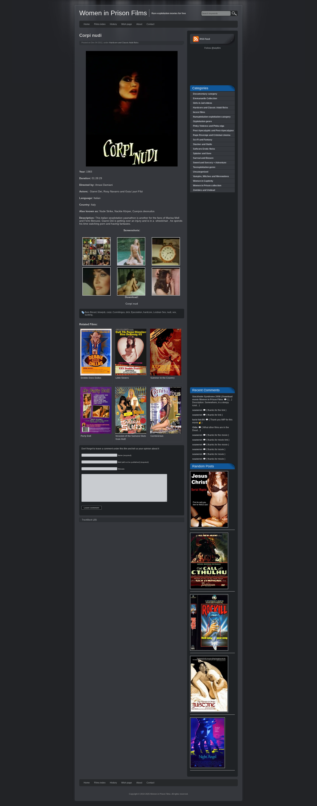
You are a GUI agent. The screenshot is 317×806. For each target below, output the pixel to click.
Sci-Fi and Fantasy (202, 139)
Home (87, 24)
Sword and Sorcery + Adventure (209, 162)
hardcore (147, 312)
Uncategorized (200, 172)
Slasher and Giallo (202, 144)
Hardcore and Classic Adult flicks (124, 42)
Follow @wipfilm (212, 48)
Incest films (199, 112)
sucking (88, 315)
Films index (99, 24)
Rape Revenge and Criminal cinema (211, 135)
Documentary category (205, 94)
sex (174, 312)
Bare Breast (90, 312)
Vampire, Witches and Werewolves (211, 176)
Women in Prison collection (207, 185)
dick (128, 312)
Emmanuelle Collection (205, 98)
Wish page (126, 24)
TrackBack (89, 520)
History (113, 24)
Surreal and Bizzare (203, 158)
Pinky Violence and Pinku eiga (208, 126)
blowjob (101, 312)
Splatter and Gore (202, 153)
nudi (169, 312)
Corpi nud (131, 303)
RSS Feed (205, 39)
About (139, 24)
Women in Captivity (203, 181)
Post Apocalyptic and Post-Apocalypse (213, 130)
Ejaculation (136, 312)
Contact (150, 24)
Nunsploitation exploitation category (212, 117)
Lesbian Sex (159, 312)
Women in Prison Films (113, 13)
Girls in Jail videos (202, 103)
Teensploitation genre (204, 167)
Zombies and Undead (204, 190)
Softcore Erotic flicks (204, 149)
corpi (109, 312)
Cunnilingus (119, 312)
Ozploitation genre (202, 121)
